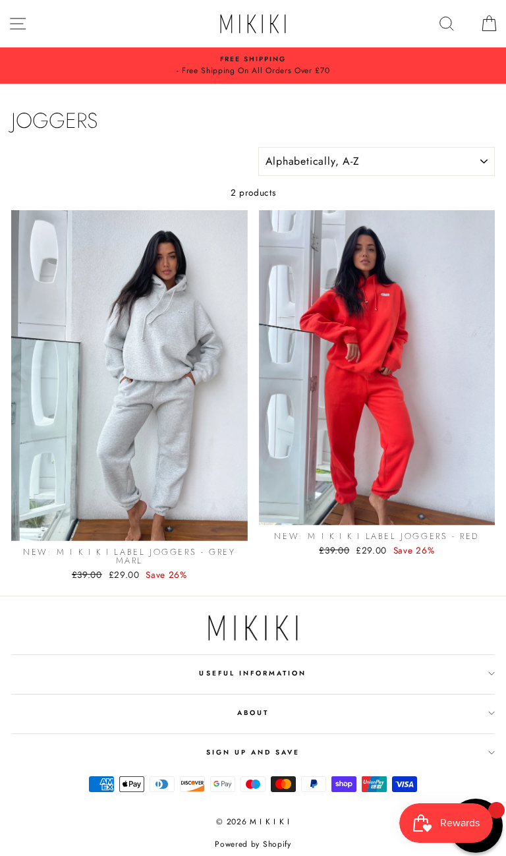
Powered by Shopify (253, 844)
